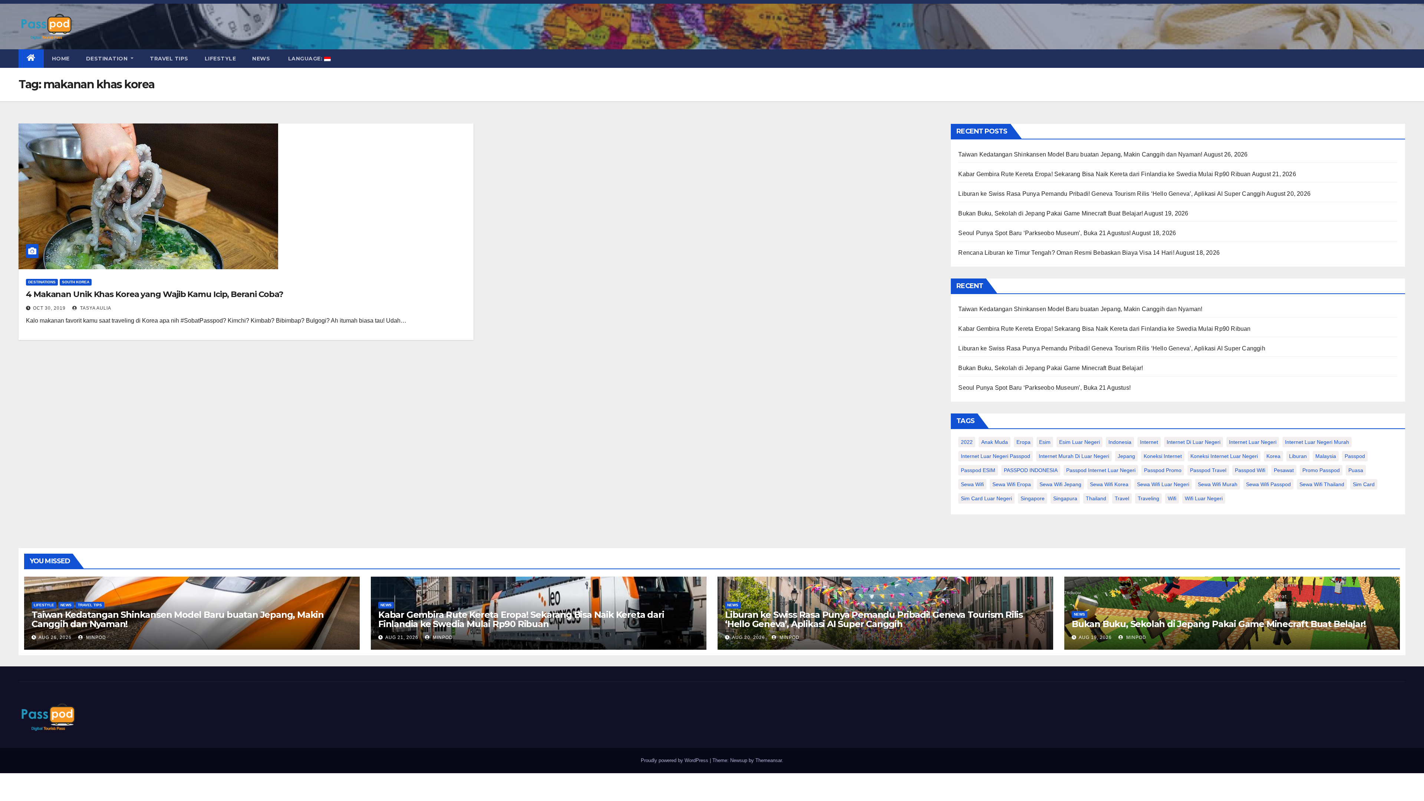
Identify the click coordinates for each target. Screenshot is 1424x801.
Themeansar (768, 760)
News (261, 58)
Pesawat (1284, 470)
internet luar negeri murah (1317, 442)
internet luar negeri (1252, 442)
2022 (967, 442)
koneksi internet (1163, 456)
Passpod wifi (1250, 470)
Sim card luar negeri (986, 498)
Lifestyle (220, 58)
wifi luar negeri (1204, 498)
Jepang (1126, 456)
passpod (1355, 456)
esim (1045, 442)
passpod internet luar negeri (1100, 470)
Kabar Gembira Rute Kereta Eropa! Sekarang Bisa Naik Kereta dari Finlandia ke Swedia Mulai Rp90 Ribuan (1104, 174)
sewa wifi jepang (1060, 484)
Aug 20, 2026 (748, 637)
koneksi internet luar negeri (1224, 456)
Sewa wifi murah (1217, 484)
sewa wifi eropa (1011, 484)
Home (61, 58)
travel (1122, 498)
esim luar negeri (1079, 442)
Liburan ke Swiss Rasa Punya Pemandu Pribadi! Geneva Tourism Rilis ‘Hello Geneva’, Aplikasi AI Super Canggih (1111, 194)
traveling (1148, 498)
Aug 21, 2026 (401, 637)
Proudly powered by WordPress (675, 760)
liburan (1298, 456)
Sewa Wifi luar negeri (1163, 484)
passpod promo (1162, 470)
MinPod (95, 637)
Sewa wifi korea (1109, 484)
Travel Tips (169, 58)
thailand (1096, 498)
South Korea (75, 282)
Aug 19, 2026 (1095, 637)
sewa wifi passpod (1268, 484)
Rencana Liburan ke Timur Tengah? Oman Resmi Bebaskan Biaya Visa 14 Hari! (1066, 253)
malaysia (1325, 456)
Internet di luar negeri (1193, 442)
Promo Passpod (1321, 470)
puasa (1355, 470)
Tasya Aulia (95, 308)
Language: (305, 58)
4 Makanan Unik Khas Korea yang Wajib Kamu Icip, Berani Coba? (154, 294)
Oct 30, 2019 (49, 308)
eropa (1023, 442)
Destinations (42, 282)
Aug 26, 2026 (55, 637)
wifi (1172, 498)
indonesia (1119, 442)
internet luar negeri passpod (995, 456)
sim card (1364, 484)
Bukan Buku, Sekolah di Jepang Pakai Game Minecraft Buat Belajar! (1050, 213)
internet (1149, 442)
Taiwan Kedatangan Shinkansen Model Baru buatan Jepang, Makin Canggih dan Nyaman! (1080, 154)
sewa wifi (972, 484)
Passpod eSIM (978, 470)
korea (1273, 456)
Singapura (1065, 498)
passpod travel (1208, 470)
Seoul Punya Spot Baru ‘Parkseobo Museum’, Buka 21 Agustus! (1044, 233)
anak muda (994, 442)
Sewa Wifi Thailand (1321, 484)
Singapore (1033, 498)
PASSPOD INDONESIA (1031, 470)
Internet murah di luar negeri (1074, 456)
